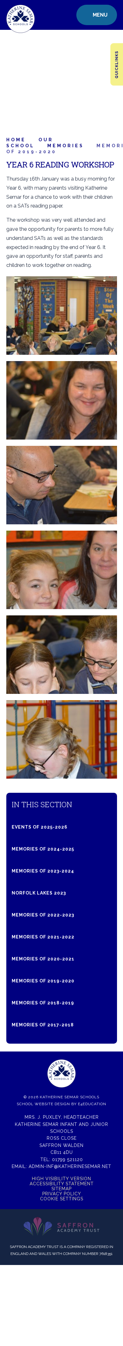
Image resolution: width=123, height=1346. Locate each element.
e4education (92, 1104)
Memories (65, 145)
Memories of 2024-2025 (43, 848)
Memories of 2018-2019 (43, 1002)
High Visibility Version (61, 1178)
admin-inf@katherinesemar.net (70, 1166)
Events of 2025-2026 (39, 827)
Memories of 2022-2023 (43, 914)
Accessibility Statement (62, 1183)
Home (16, 139)
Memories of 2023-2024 (43, 870)
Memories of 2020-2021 (43, 958)
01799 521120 (67, 1159)
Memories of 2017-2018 (43, 1024)
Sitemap (61, 1188)
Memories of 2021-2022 (43, 936)
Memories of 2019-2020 (43, 980)
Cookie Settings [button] (61, 1198)
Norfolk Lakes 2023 (39, 892)
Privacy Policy (61, 1193)
